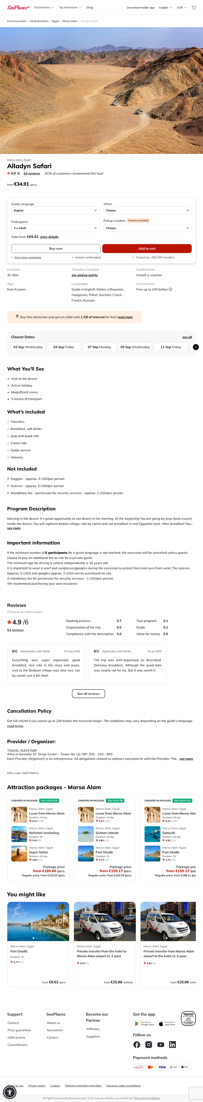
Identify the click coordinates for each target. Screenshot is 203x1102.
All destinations (39, 21)
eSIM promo (16, 1037)
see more (14, 528)
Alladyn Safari (89, 21)
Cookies (55, 1085)
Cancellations (18, 1045)
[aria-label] (18, 7)
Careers (52, 1037)
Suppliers (93, 1036)
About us (53, 1023)
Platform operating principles (83, 1085)
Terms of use (15, 1085)
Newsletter (55, 1030)
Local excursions (16, 21)
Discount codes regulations (123, 1085)
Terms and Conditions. (146, 1098)
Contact (13, 1023)
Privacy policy (36, 1085)
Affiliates (93, 1029)
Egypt (55, 21)
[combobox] (163, 7)
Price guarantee (19, 1030)
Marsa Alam (70, 21)
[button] (9, 1092)
